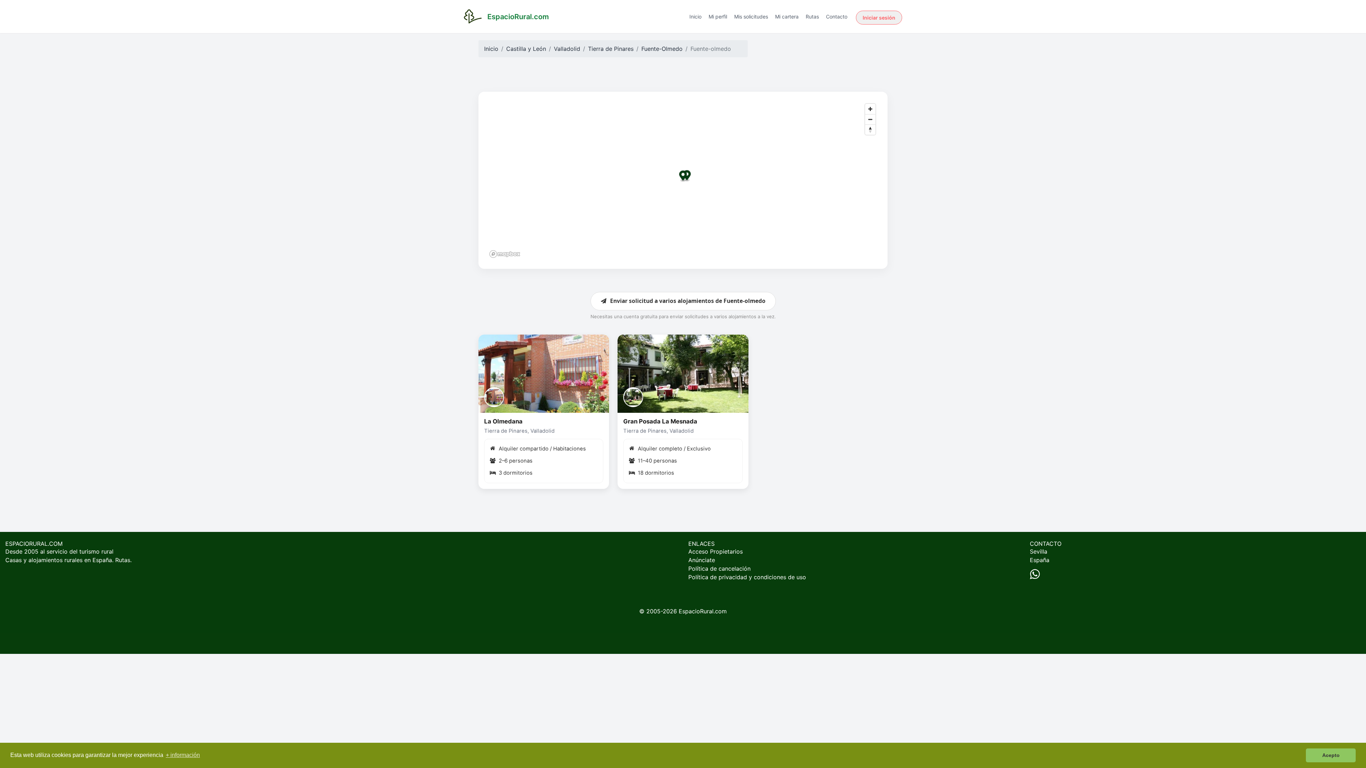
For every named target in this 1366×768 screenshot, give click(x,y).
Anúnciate (701, 560)
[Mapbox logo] (504, 254)
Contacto (836, 17)
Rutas (812, 17)
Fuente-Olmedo (662, 48)
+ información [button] (183, 755)
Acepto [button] (1331, 755)
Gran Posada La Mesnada (660, 421)
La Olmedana (503, 421)
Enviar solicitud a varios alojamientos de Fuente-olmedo (688, 301)
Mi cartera (787, 17)
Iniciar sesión (879, 18)
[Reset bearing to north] (870, 129)
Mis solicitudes (751, 17)
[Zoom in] (870, 109)
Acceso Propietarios (715, 551)
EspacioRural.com (703, 611)
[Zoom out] (870, 119)
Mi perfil (718, 17)
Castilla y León (526, 48)
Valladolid (567, 48)
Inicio (695, 17)
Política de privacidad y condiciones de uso (747, 577)
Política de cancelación (719, 568)
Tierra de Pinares (611, 48)
